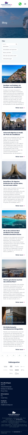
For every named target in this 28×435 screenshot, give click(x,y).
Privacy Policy (4, 391)
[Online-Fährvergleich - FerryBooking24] (6, 4)
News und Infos (7, 52)
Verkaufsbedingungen (6, 386)
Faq (2, 395)
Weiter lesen (19, 107)
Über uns (3, 384)
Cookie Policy (4, 397)
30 (25, 355)
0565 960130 (4, 402)
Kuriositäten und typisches (10, 49)
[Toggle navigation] (25, 4)
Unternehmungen (7, 58)
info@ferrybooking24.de (7, 404)
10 (13, 355)
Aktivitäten (5, 46)
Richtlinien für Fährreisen (7, 388)
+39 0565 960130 (19, 419)
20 (19, 355)
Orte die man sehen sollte (9, 55)
